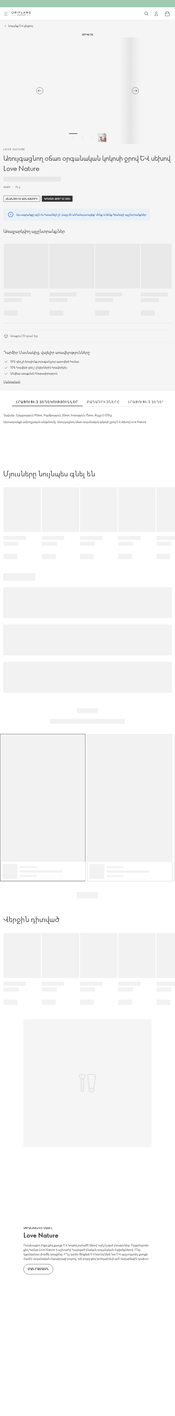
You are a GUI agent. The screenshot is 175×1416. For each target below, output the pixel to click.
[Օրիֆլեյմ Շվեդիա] (21, 13)
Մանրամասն (11, 382)
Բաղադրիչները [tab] (103, 402)
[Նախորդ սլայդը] (39, 90)
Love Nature (14, 149)
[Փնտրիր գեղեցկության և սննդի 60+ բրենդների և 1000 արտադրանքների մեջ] (146, 13)
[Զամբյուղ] (167, 13)
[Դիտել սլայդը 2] (83, 137)
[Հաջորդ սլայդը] (135, 90)
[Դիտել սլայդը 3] (92, 137)
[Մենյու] (5, 13)
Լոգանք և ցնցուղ (20, 26)
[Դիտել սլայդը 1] (73, 137)
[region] (87, 90)
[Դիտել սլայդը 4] (102, 137)
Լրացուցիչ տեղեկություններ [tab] (47, 402)
